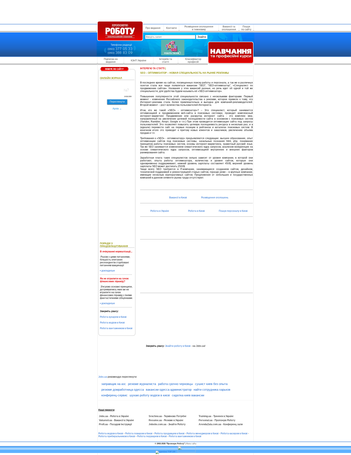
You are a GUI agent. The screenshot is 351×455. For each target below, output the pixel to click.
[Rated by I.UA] (187, 452)
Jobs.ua (102, 376)
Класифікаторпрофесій (193, 60)
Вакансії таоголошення (229, 28)
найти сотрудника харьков (212, 389)
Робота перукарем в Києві (152, 436)
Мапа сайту (191, 444)
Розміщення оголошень (214, 197)
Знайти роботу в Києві (178, 346)
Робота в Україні (159, 211)
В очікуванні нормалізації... (116, 251)
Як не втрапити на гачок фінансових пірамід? (114, 280)
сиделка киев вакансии (188, 395)
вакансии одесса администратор (169, 389)
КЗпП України (138, 60)
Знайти (201, 36)
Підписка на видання (111, 60)
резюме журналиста (142, 384)
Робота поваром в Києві (138, 433)
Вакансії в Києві (178, 197)
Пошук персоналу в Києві (233, 211)
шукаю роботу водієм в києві (150, 395)
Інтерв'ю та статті (165, 60)
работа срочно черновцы (175, 384)
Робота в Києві (196, 211)
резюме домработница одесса (122, 389)
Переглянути (117, 101)
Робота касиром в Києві (234, 433)
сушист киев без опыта (211, 384)
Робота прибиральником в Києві (116, 436)
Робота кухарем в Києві (113, 317)
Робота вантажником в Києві (116, 328)
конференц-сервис (114, 395)
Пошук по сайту (246, 28)
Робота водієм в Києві (112, 322)
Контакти (171, 28)
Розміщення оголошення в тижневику (198, 28)
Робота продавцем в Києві (169, 433)
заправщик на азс (113, 384)
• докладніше (107, 270)
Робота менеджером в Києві (202, 433)
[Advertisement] (175, 11)
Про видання (152, 28)
